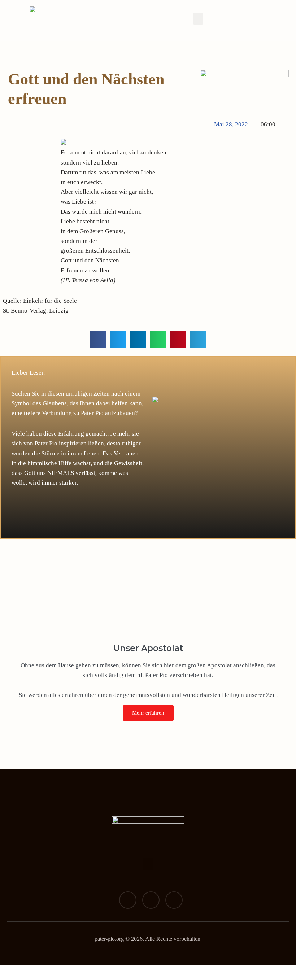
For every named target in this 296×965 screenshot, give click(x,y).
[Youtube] (174, 900)
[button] (198, 19)
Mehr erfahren (148, 713)
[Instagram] (151, 900)
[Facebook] (127, 900)
